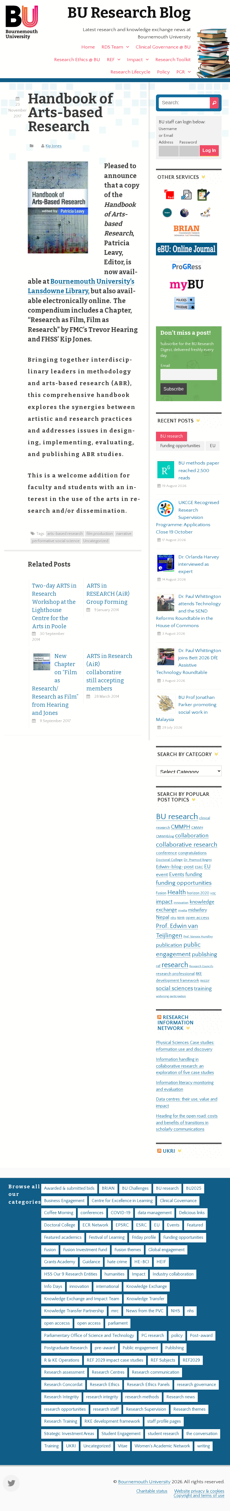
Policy (163, 72)
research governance (196, 1384)
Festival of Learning (107, 1237)
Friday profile (144, 1237)
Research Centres (108, 1372)
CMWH (197, 828)
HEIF (161, 1262)
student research (163, 1433)
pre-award (105, 1348)
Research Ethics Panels (148, 1384)
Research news (180, 1397)
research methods (142, 1397)
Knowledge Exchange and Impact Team (81, 1299)
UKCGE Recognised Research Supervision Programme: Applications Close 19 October (187, 517)
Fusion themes (127, 1249)
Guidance (91, 1262)
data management (155, 1212)
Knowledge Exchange (146, 1286)
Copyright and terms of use (199, 1495)
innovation (181, 902)
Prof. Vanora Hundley (198, 936)
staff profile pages (164, 1421)
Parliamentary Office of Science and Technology (89, 1335)
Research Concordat (63, 1384)
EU (207, 867)
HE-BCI (141, 1262)
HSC (213, 893)
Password (188, 142)
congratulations (192, 853)
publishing (204, 954)
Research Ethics (104, 1384)
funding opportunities (183, 883)
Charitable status (151, 1491)
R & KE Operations (61, 1360)
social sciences (174, 988)
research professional (175, 974)
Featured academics (63, 1237)
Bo (54, 281)
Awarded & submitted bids (69, 1188)
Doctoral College (169, 860)
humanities (115, 1274)
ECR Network (95, 1225)
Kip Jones (54, 146)
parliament (118, 1323)
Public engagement (140, 1348)
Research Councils (201, 966)
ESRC (199, 867)
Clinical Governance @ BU (163, 47)
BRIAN (108, 1188)
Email (165, 366)
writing (203, 1446)
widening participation (171, 996)
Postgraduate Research (66, 1348)
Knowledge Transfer (145, 1299)
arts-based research (65, 534)
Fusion (161, 893)
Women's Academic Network (162, 1446)
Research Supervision (146, 1409)
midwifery (197, 910)
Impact (135, 60)
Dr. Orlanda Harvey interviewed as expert (198, 564)
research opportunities (65, 1409)
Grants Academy (59, 1262)
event (162, 874)
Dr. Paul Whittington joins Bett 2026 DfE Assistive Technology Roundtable (188, 661)
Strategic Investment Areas (69, 1433)
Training (51, 1446)
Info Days (53, 1286)
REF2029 (191, 1360)
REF (110, 60)
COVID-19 (120, 1212)
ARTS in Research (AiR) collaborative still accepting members (109, 672)
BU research (177, 816)
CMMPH (180, 827)
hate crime (117, 1262)
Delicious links (192, 1212)
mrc (115, 1311)
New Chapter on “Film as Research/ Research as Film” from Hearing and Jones (55, 684)
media (182, 910)
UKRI (169, 1151)
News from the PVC (145, 1311)
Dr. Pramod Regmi (198, 860)
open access (197, 917)
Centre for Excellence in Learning (122, 1200)
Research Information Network (175, 1023)
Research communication (155, 1372)
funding (193, 874)
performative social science (56, 541)
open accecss (57, 1323)
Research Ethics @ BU (77, 60)
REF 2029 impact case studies (115, 1360)
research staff (106, 1409)
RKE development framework (112, 1421)
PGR (180, 72)
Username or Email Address (168, 136)
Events (176, 874)
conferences (92, 1212)
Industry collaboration (173, 1274)
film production (99, 534)
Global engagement (166, 1249)
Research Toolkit (173, 60)
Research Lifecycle (130, 72)
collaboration (192, 836)
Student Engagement (121, 1433)
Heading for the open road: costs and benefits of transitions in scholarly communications (187, 1123)
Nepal (162, 917)
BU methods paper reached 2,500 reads (198, 470)
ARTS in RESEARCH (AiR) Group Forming (108, 594)
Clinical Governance (178, 1200)
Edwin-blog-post (175, 867)
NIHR (181, 918)
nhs (173, 918)
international (107, 1286)
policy (177, 1335)
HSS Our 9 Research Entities (70, 1274)
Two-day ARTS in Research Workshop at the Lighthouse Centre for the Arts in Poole (54, 606)
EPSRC (122, 1225)
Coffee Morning (58, 1212)
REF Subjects (163, 1360)
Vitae (122, 1446)
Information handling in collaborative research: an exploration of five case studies (185, 1066)
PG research (152, 1335)
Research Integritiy (61, 1397)
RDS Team (112, 47)
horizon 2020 (198, 893)
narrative (124, 534)
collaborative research (186, 844)
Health (176, 892)
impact (164, 902)
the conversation (201, 1433)
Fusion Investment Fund (85, 1249)
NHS (175, 1311)
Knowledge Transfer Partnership (74, 1311)
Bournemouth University (27, 22)
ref (158, 966)
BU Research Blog (129, 13)
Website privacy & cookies (199, 1491)
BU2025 (193, 1188)
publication (169, 945)
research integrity (102, 1397)
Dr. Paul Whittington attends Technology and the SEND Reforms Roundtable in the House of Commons (188, 611)
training (203, 988)
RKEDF (205, 981)
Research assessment (64, 1372)
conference (166, 853)
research (175, 965)
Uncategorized (95, 541)
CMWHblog (165, 836)
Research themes (189, 1409)
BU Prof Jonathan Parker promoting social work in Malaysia (186, 708)
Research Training (60, 1421)
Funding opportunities (183, 1237)
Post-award (201, 1335)
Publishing (174, 1348)
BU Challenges (135, 1188)
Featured (195, 1225)
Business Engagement (64, 1200)
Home (88, 47)
